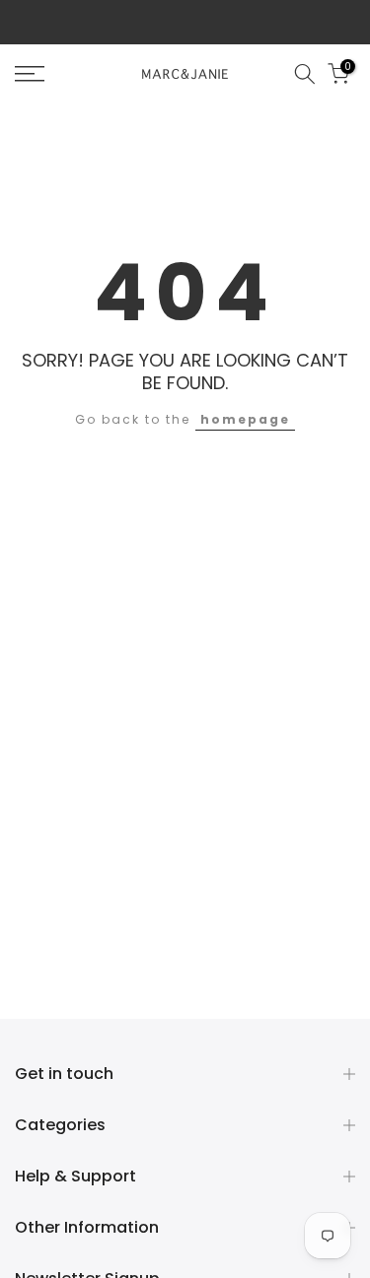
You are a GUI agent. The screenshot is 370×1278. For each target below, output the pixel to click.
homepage (245, 419)
